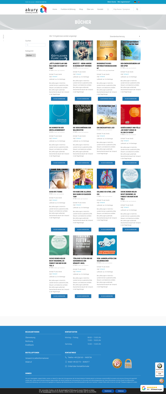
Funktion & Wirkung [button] (68, 9)
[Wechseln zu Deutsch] (135, 2)
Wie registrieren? (123, 2)
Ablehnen (121, 391)
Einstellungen (47, 392)
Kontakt (100, 9)
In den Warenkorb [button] (59, 98)
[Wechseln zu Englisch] (139, 2)
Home (55, 9)
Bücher (29, 55)
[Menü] (163, 363)
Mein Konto (111, 2)
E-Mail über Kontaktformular (78, 366)
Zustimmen (108, 391)
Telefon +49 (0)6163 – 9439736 (80, 357)
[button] (152, 388)
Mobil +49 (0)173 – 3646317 (78, 362)
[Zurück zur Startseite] (35, 9)
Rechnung (29, 341)
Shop (81, 9)
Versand (54, 76)
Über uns (90, 9)
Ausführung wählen (106, 98)
